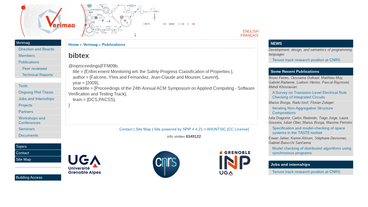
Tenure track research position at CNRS (306, 60)
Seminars (27, 129)
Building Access (29, 177)
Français (249, 35)
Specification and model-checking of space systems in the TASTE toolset (308, 130)
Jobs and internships (290, 164)
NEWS (276, 43)
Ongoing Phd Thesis (36, 92)
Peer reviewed (34, 68)
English (250, 31)
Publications (113, 45)
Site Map (23, 159)
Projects (25, 105)
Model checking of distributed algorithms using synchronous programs (311, 150)
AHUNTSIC (216, 129)
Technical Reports (37, 75)
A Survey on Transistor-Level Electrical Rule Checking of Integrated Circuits (309, 94)
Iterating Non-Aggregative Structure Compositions (302, 110)
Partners (26, 111)
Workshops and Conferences (32, 120)
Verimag (90, 45)
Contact (22, 153)
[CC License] (238, 129)
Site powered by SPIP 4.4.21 (178, 129)
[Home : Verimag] (184, 20)
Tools (23, 86)
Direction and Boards (36, 49)
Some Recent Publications (295, 71)
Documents (28, 135)
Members (27, 55)
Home (73, 45)
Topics (21, 146)
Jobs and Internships (36, 98)
